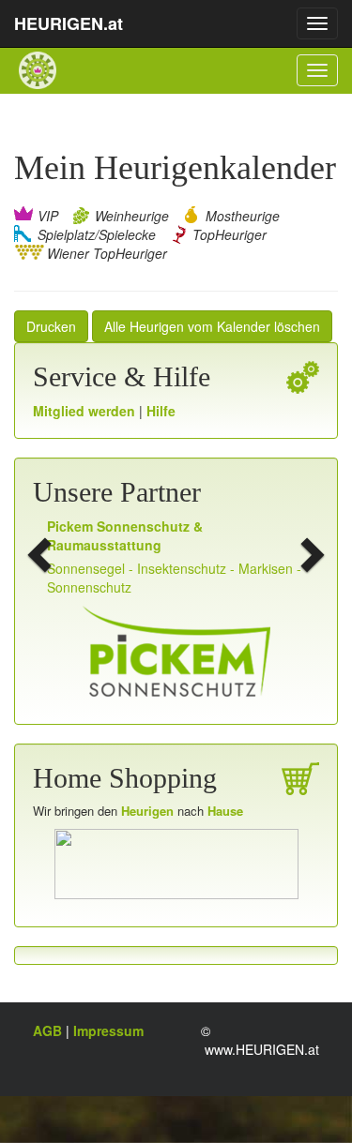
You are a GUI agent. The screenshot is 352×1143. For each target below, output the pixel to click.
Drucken (51, 326)
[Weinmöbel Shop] (176, 861)
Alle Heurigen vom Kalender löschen (212, 326)
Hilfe (161, 410)
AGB (49, 1030)
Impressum (108, 1030)
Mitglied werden (86, 410)
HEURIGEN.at (68, 23)
